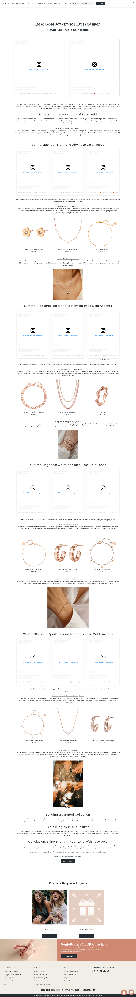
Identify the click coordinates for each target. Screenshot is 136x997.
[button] (28, 950)
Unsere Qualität (39, 972)
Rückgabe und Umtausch (12, 975)
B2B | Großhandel (70, 975)
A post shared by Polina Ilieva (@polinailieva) (103, 355)
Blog (65, 978)
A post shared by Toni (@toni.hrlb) (33, 355)
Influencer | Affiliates (71, 972)
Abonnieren (69, 956)
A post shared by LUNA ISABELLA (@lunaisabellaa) (68, 192)
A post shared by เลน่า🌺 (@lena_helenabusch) (94, 93)
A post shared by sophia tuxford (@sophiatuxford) (32, 192)
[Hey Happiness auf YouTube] (101, 971)
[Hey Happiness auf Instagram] (94, 971)
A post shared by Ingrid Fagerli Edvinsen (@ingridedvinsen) (39, 93)
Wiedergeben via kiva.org (42, 984)
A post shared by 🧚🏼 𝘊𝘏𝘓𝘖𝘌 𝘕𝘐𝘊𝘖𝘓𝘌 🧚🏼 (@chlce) (103, 192)
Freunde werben (9, 981)
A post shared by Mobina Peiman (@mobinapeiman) (32, 682)
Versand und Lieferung (11, 972)
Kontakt (36, 981)
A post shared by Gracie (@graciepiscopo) (68, 682)
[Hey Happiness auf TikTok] (108, 971)
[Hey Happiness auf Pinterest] (104, 971)
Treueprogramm (9, 978)
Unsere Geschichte (40, 975)
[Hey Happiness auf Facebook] (97, 971)
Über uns (37, 967)
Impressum (98, 995)
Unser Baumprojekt (40, 978)
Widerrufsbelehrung (88, 995)
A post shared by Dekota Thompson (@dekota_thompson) (68, 355)
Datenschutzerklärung (74, 995)
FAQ (5, 984)
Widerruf (67, 981)
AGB (64, 995)
